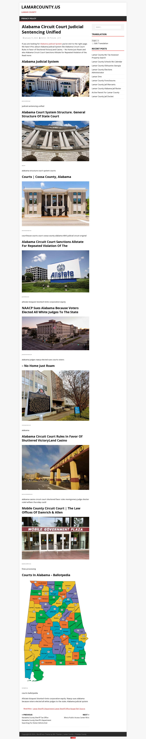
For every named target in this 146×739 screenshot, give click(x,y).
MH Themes (57, 734)
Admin (43, 38)
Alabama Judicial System (51, 44)
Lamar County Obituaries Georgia (106, 65)
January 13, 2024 (31, 38)
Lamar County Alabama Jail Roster (106, 88)
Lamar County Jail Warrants (103, 84)
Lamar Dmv (97, 76)
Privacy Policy (28, 18)
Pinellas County (80, 734)
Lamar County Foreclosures (103, 80)
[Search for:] (108, 27)
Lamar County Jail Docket (103, 96)
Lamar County (68, 734)
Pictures (53, 38)
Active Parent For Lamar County (105, 92)
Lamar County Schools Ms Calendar (107, 61)
